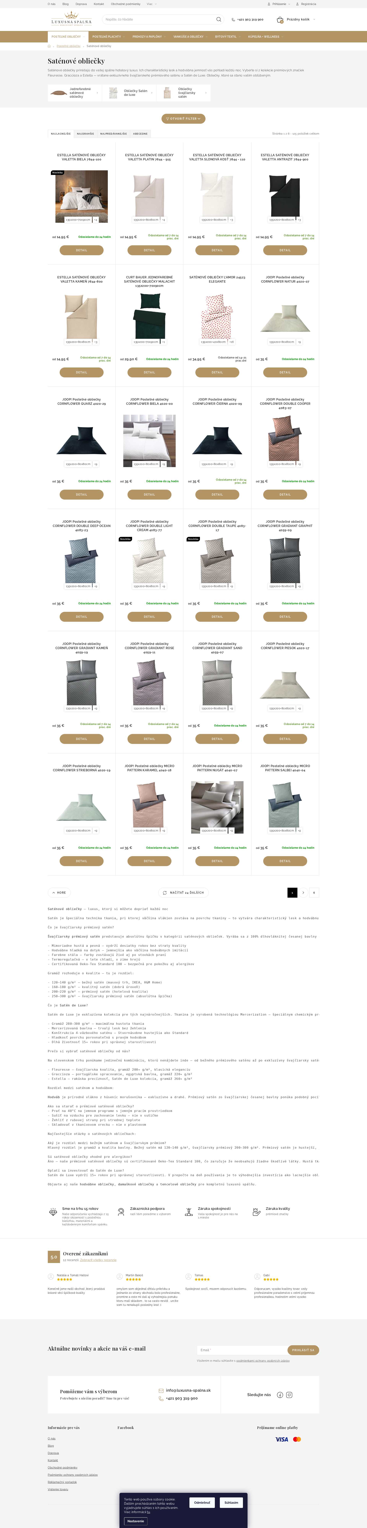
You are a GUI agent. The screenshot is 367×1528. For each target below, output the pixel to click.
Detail (81, 250)
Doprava (81, 4)
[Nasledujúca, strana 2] (303, 893)
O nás (52, 4)
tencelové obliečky (178, 1184)
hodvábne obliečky (97, 1184)
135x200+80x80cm (146, 219)
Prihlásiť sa (303, 1350)
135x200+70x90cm (78, 219)
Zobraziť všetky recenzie (98, 1260)
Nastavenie (135, 1521)
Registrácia (308, 4)
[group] (183, 1047)
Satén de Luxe (73, 1005)
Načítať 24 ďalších (186, 892)
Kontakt (99, 4)
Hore (61, 892)
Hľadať (219, 19)
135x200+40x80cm (213, 341)
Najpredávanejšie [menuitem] (113, 133)
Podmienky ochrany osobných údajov (73, 1474)
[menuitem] (68, 36)
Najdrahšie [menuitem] (85, 133)
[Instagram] (289, 1395)
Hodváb (54, 1097)
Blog (66, 4)
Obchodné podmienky (126, 4)
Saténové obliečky (66, 909)
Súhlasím (231, 1502)
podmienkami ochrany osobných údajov (263, 1360)
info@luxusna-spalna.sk (188, 1390)
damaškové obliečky (136, 1184)
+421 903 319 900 (250, 19)
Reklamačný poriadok (62, 1482)
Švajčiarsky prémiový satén (74, 936)
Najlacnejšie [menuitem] (61, 133)
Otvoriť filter (183, 118)
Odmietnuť (202, 1502)
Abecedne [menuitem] (140, 133)
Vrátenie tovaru (58, 1489)
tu (148, 1512)
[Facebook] (280, 1395)
